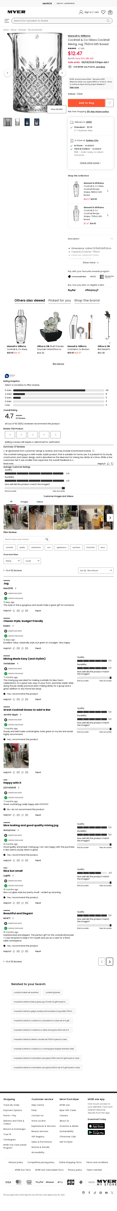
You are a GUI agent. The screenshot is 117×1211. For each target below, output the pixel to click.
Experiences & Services (44, 1126)
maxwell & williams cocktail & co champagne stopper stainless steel (44, 1049)
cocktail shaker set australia (26, 992)
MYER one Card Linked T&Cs (49, 1169)
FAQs (34, 1110)
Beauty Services (40, 1131)
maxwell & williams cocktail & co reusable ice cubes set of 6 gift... (42, 1020)
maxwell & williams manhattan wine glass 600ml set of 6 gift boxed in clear (47, 1067)
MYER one (65, 1105)
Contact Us (37, 1115)
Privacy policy (75, 1169)
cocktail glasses (53, 992)
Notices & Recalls (41, 1147)
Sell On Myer (66, 1141)
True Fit (7, 1134)
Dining (13, 29)
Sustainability (67, 1131)
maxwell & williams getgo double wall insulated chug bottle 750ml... (43, 1011)
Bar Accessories (35, 29)
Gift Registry (38, 1136)
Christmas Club (68, 1136)
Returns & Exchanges (14, 1129)
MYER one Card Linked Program (14, 1146)
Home (6, 29)
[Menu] (7, 20)
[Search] (108, 20)
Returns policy (16, 1162)
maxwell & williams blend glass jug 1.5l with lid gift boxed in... (40, 1002)
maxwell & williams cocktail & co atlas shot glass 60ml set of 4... (42, 1030)
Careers (64, 1115)
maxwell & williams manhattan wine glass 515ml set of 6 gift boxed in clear (46, 1058)
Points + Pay (9, 1115)
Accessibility (38, 1152)
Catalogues (9, 1139)
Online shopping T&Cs (70, 1162)
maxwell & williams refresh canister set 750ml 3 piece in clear (40, 1039)
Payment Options (12, 1110)
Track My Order (11, 1105)
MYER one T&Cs (23, 1169)
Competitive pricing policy (41, 1162)
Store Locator (39, 1120)
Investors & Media (69, 1126)
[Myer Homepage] (17, 13)
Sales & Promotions (42, 1141)
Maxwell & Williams (79, 36)
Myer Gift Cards (68, 1110)
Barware (22, 29)
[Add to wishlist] (110, 103)
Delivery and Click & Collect (13, 1122)
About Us (64, 1120)
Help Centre (38, 1105)
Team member (94, 1169)
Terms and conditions (97, 1162)
